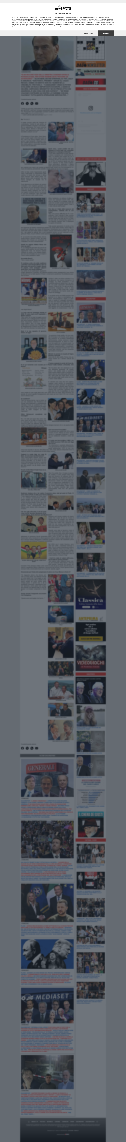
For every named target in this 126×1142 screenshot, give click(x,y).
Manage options (88, 33)
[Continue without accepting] (13, 1)
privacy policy (37, 26)
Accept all (106, 33)
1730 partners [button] (22, 17)
